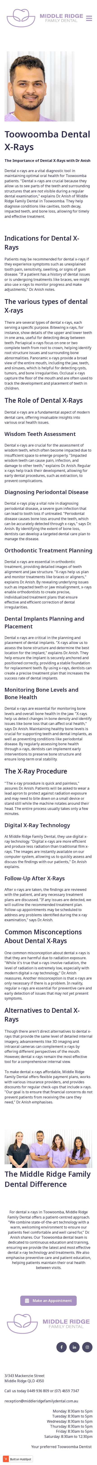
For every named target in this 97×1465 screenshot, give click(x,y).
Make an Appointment (52, 1300)
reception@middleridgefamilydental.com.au (41, 1401)
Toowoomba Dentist (74, 1446)
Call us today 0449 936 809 (27, 1390)
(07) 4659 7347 (67, 1390)
